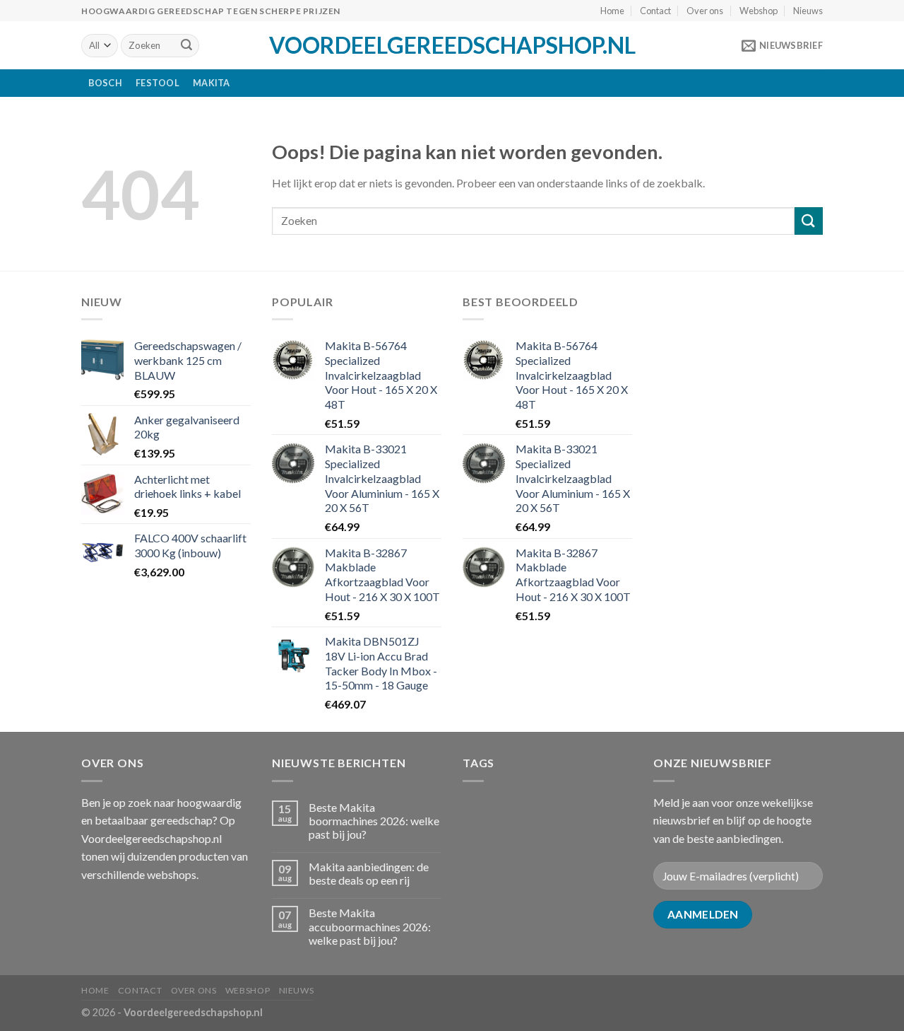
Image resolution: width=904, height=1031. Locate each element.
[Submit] (186, 46)
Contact (655, 10)
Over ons (704, 10)
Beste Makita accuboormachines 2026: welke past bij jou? (370, 926)
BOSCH (105, 82)
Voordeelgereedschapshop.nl (452, 45)
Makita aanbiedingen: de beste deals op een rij (369, 873)
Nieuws (808, 10)
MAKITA (211, 82)
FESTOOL (157, 82)
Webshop (758, 10)
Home (612, 10)
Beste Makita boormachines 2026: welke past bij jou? (374, 820)
